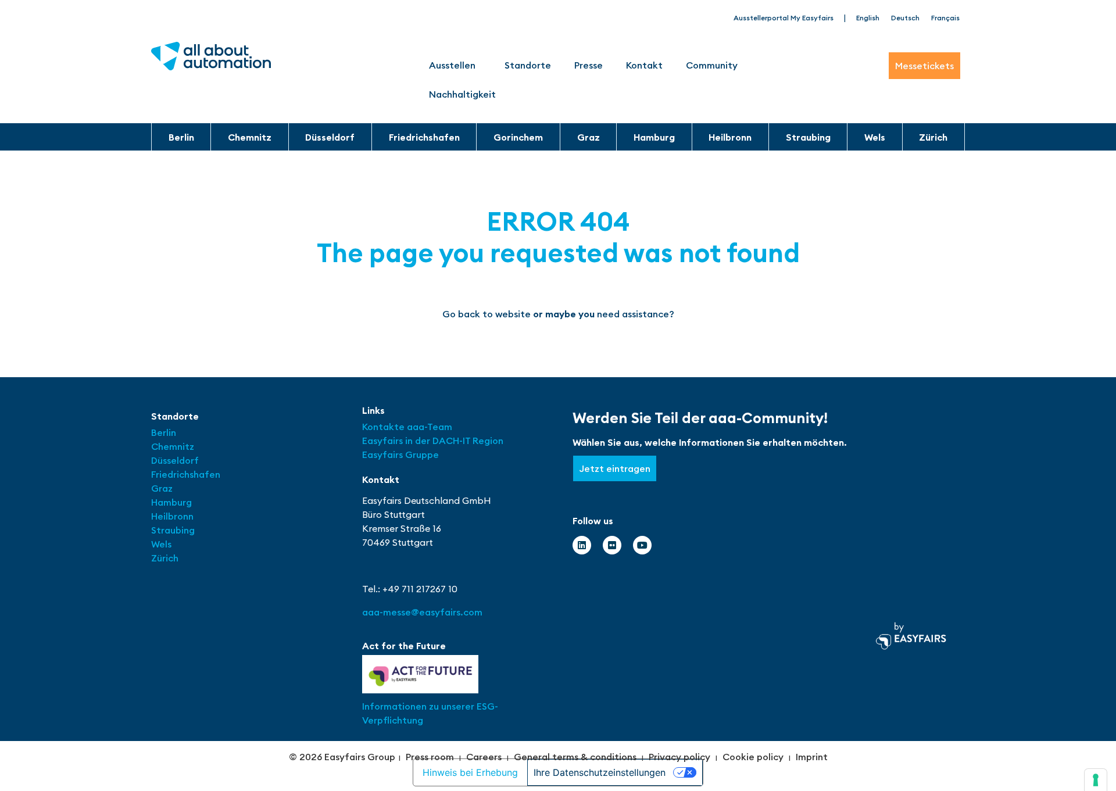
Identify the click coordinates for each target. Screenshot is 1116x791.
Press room (430, 757)
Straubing (808, 137)
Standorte (528, 65)
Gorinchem (518, 137)
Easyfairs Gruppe (400, 454)
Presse (588, 65)
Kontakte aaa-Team (407, 426)
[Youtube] (642, 545)
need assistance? (635, 314)
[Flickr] (612, 545)
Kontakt (644, 65)
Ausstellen (452, 65)
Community (712, 65)
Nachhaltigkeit (462, 94)
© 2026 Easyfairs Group (342, 757)
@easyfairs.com (422, 612)
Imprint (812, 757)
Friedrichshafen (424, 137)
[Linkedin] (582, 545)
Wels (874, 137)
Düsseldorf (330, 137)
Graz (588, 137)
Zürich (933, 137)
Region (488, 440)
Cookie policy (753, 757)
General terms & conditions (575, 757)
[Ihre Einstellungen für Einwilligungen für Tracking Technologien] (1096, 780)
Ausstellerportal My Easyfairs (784, 17)
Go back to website (486, 314)
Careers (484, 757)
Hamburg (654, 137)
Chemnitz (249, 137)
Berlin (181, 137)
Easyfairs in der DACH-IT (417, 440)
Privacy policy (679, 757)
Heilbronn (730, 137)
